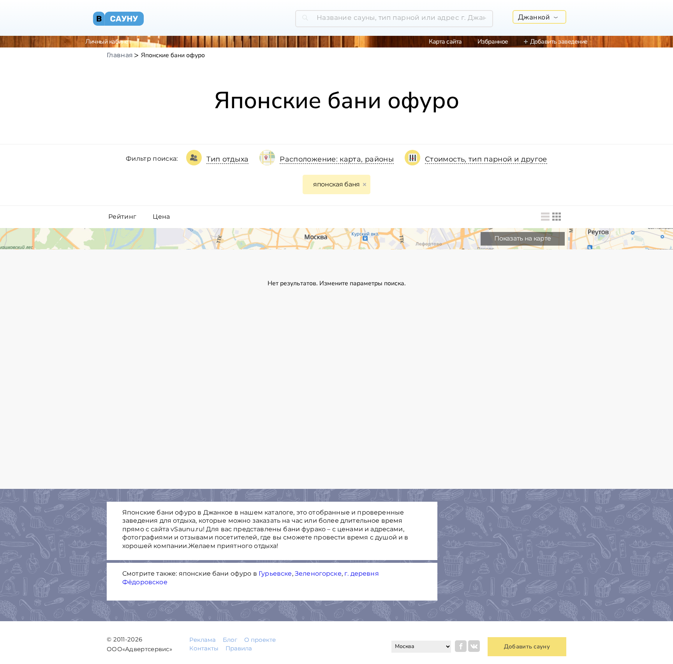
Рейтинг (122, 216)
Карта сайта (445, 41)
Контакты (203, 648)
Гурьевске (275, 573)
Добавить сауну (527, 646)
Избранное (492, 41)
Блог (230, 639)
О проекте (260, 639)
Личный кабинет (108, 41)
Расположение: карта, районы (337, 159)
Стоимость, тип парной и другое (486, 159)
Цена (161, 216)
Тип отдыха (227, 159)
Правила (239, 648)
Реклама (202, 639)
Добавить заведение (559, 41)
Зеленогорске (318, 573)
